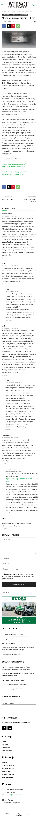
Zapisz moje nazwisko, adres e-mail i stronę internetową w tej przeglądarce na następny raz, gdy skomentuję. (18, 576)
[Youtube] (9, 728)
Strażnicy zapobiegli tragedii (11, 654)
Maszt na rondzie (8, 199)
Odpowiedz (5, 257)
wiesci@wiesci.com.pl (14, 795)
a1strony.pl (19, 815)
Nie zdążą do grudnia (8, 643)
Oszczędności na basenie (30, 200)
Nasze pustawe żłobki (9, 639)
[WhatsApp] (18, 26)
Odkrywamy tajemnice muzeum (12, 634)
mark (3, 667)
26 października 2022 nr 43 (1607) (22, 11)
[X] (9, 26)
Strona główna (6, 11)
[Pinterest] (13, 26)
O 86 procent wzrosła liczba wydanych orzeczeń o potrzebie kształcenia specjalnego (18, 648)
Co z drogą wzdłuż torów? (15, 689)
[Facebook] (4, 26)
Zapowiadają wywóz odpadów (16, 680)
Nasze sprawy (24, 14)
